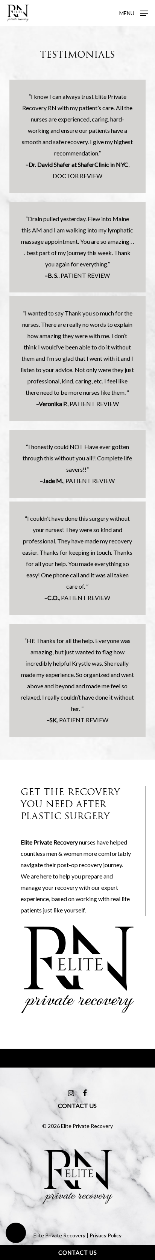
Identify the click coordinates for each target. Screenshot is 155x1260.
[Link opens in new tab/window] (71, 1092)
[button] (16, 1233)
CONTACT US (77, 1252)
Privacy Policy (106, 1235)
